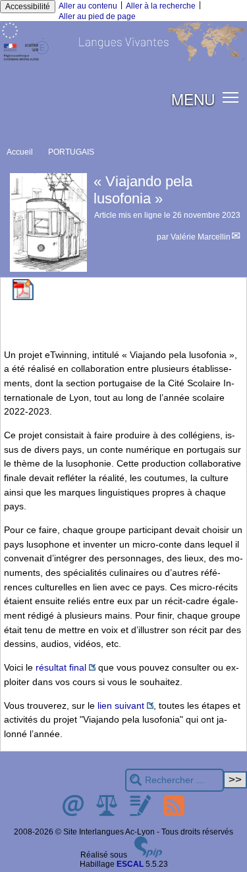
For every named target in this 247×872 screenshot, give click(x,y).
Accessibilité (27, 6)
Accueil (20, 152)
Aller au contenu (88, 6)
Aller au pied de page (97, 16)
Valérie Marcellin (201, 237)
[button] (230, 96)
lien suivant (120, 705)
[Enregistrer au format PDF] (23, 297)
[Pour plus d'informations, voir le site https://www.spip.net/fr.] (148, 854)
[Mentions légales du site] (107, 813)
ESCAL (130, 864)
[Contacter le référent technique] (74, 813)
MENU (193, 98)
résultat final (61, 667)
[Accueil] (123, 59)
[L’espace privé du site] (141, 813)
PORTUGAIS (71, 152)
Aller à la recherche (161, 6)
